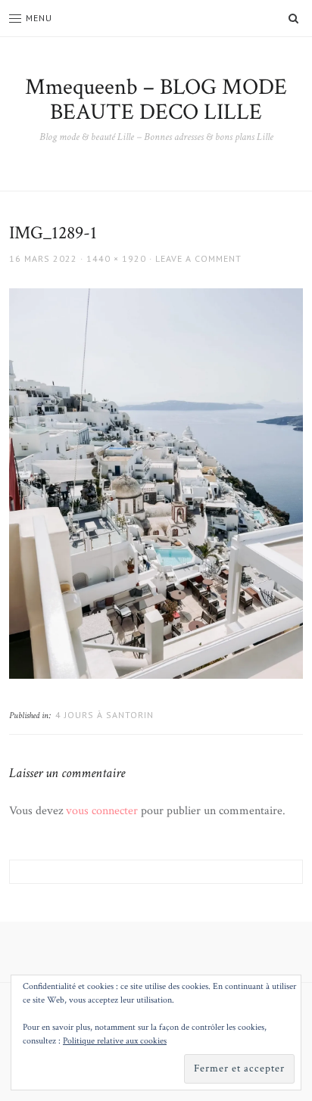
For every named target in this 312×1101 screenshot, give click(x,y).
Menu (39, 17)
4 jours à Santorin (104, 714)
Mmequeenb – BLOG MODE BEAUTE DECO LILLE (156, 100)
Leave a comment (198, 258)
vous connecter (102, 811)
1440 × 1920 (116, 258)
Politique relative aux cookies (115, 1041)
